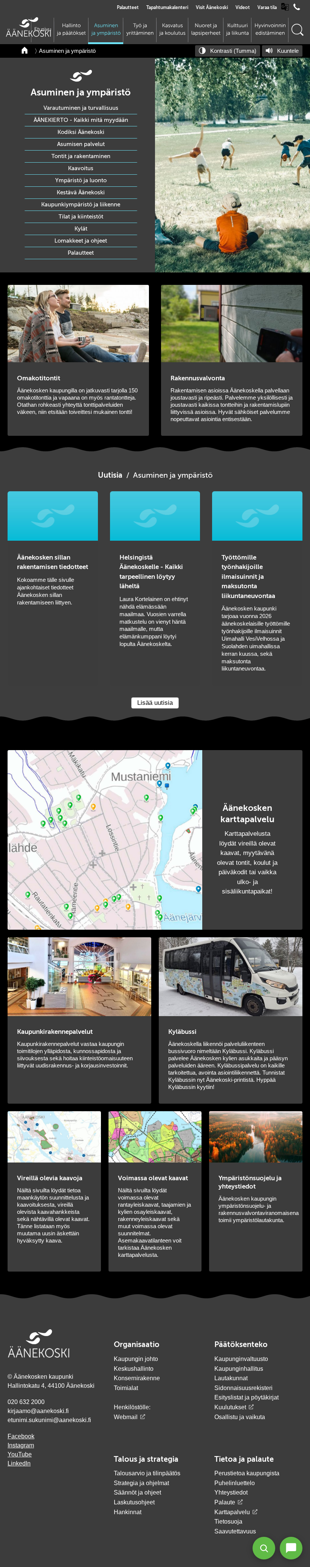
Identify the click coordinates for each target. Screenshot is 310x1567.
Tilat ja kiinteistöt (81, 217)
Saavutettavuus (235, 1531)
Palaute (224, 1502)
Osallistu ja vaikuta (239, 1417)
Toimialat (126, 1388)
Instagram (21, 1445)
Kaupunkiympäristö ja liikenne (80, 205)
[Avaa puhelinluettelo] (297, 9)
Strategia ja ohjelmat (141, 1483)
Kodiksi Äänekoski (80, 132)
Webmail (126, 1417)
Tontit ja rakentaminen (80, 156)
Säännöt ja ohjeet (137, 1492)
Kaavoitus (80, 168)
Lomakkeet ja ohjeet (80, 241)
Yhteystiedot (231, 1492)
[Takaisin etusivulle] (25, 51)
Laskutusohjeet (134, 1502)
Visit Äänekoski (212, 8)
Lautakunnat (231, 1378)
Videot (243, 8)
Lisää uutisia (155, 702)
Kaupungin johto (136, 1359)
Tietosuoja (228, 1521)
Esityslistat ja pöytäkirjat (246, 1397)
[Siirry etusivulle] (28, 34)
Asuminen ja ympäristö (67, 51)
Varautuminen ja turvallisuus (80, 108)
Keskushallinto (133, 1369)
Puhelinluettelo (234, 1483)
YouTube (20, 1454)
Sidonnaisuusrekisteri (243, 1388)
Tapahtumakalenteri (167, 8)
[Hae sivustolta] (297, 30)
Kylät (80, 229)
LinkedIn (19, 1463)
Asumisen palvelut (81, 144)
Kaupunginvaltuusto (241, 1359)
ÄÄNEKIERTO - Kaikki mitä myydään (81, 120)
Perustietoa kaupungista (246, 1473)
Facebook (21, 1436)
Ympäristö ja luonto (81, 180)
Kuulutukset (230, 1407)
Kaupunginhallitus (238, 1369)
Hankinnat (128, 1512)
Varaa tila (267, 8)
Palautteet (128, 8)
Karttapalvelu (232, 1512)
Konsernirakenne (137, 1378)
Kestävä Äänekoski (81, 192)
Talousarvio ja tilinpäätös (147, 1473)
